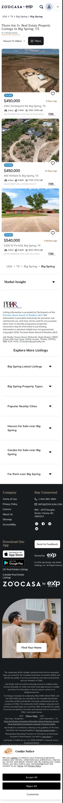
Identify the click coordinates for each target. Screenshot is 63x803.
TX (18, 266)
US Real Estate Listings (15, 569)
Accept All (31, 777)
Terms (20, 765)
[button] (31, 282)
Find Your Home (31, 647)
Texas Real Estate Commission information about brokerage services (31, 721)
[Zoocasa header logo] (17, 6)
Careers (7, 509)
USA (9, 266)
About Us (8, 514)
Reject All (31, 786)
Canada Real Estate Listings (13, 576)
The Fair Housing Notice (45, 730)
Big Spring (30, 266)
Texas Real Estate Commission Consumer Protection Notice (31, 724)
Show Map (31, 716)
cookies (14, 757)
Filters (38, 40)
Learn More (46, 737)
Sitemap (7, 519)
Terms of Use (10, 499)
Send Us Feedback (47, 544)
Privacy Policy (10, 504)
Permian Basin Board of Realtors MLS (23, 315)
